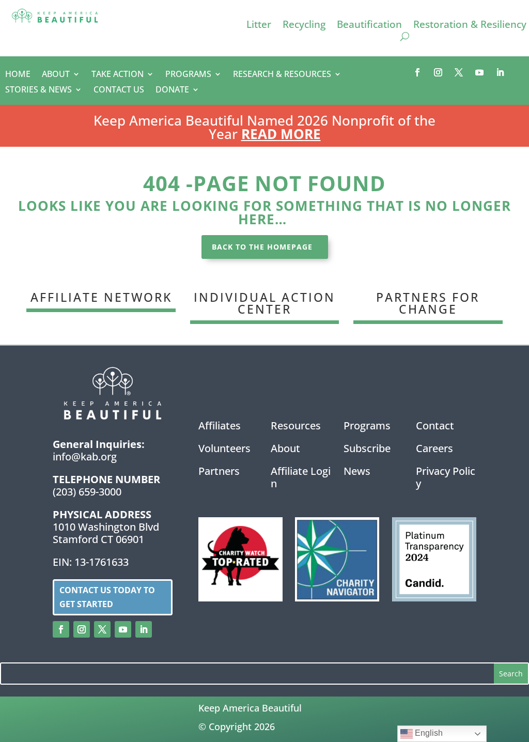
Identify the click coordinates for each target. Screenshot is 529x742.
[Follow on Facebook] (417, 72)
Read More (281, 134)
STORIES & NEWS (38, 90)
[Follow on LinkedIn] (500, 72)
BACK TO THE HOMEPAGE (262, 247)
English (428, 733)
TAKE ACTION (117, 75)
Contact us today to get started (107, 597)
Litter (258, 26)
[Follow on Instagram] (438, 72)
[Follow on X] (458, 72)
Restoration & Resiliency (469, 26)
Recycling (304, 26)
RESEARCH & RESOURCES (282, 75)
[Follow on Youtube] (479, 72)
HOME (17, 75)
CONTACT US (119, 90)
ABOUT (56, 75)
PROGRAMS (188, 75)
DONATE (172, 90)
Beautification (369, 26)
